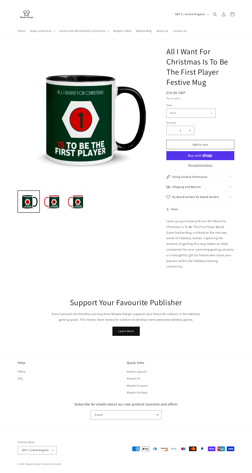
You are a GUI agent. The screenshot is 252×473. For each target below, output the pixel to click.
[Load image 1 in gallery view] (29, 201)
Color (169, 105)
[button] (42, 31)
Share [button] (174, 209)
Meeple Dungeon (137, 385)
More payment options (200, 164)
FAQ (20, 378)
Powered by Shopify (51, 464)
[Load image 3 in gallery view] (52, 201)
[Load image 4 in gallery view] (76, 201)
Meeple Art (134, 378)
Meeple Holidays (137, 392)
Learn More (126, 331)
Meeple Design (33, 464)
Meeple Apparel (137, 371)
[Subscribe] (157, 415)
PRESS (22, 371)
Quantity (171, 122)
